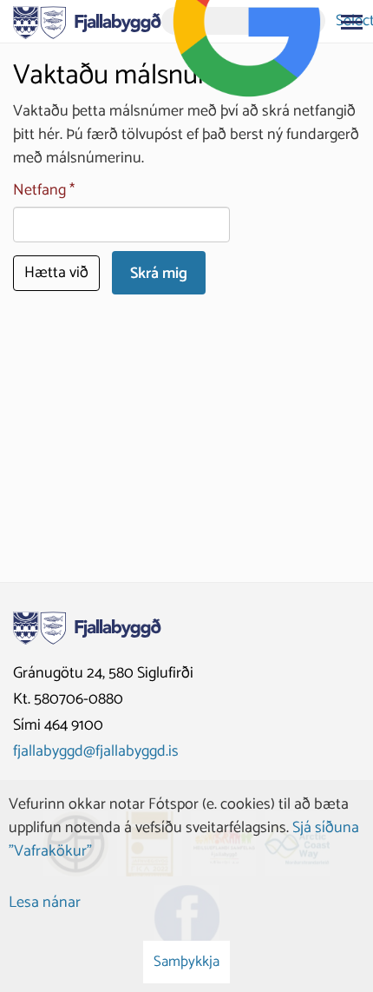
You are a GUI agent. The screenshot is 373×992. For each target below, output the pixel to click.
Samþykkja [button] (186, 961)
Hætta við (56, 273)
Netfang (39, 190)
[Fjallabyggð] (87, 21)
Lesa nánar (45, 902)
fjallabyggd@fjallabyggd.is (96, 751)
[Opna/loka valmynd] (351, 21)
